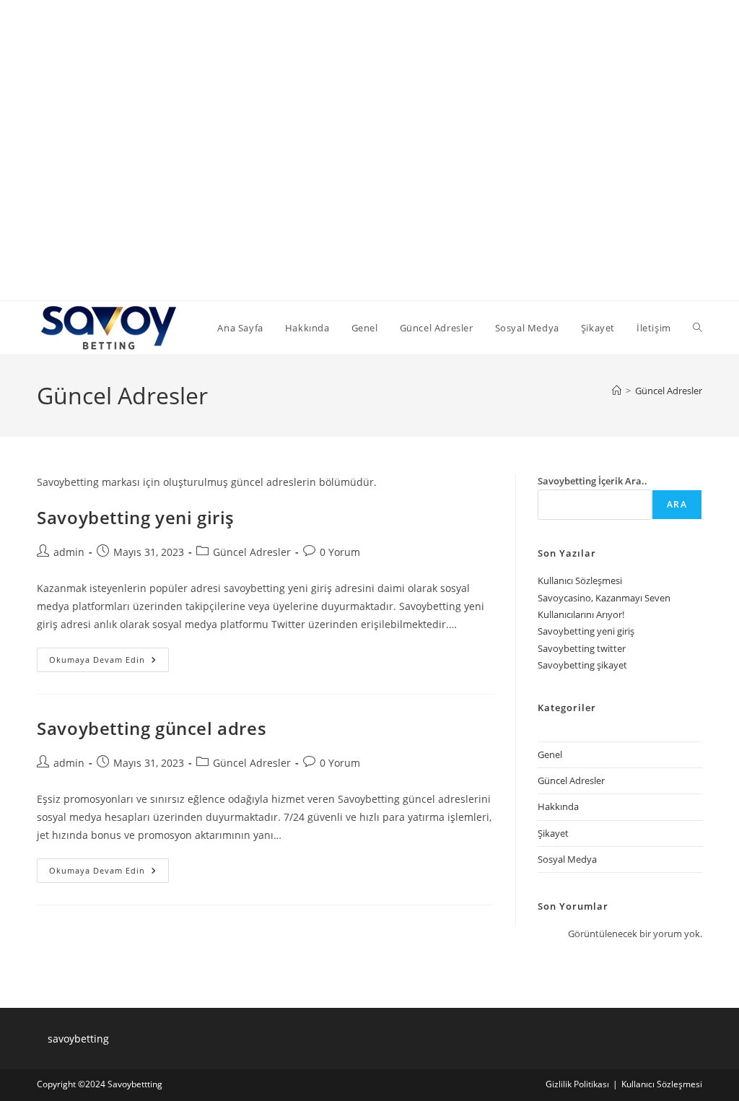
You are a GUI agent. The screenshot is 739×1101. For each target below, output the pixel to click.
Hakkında (558, 806)
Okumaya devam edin (109, 662)
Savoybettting (135, 1084)
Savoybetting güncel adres (151, 728)
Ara (677, 504)
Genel (550, 754)
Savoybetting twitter (582, 648)
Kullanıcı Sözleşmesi (580, 580)
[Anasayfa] (616, 390)
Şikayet (553, 833)
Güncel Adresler (668, 390)
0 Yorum (340, 552)
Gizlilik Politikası (577, 1084)
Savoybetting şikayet (582, 664)
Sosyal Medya (567, 859)
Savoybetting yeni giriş (136, 517)
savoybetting (78, 1038)
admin (68, 552)
